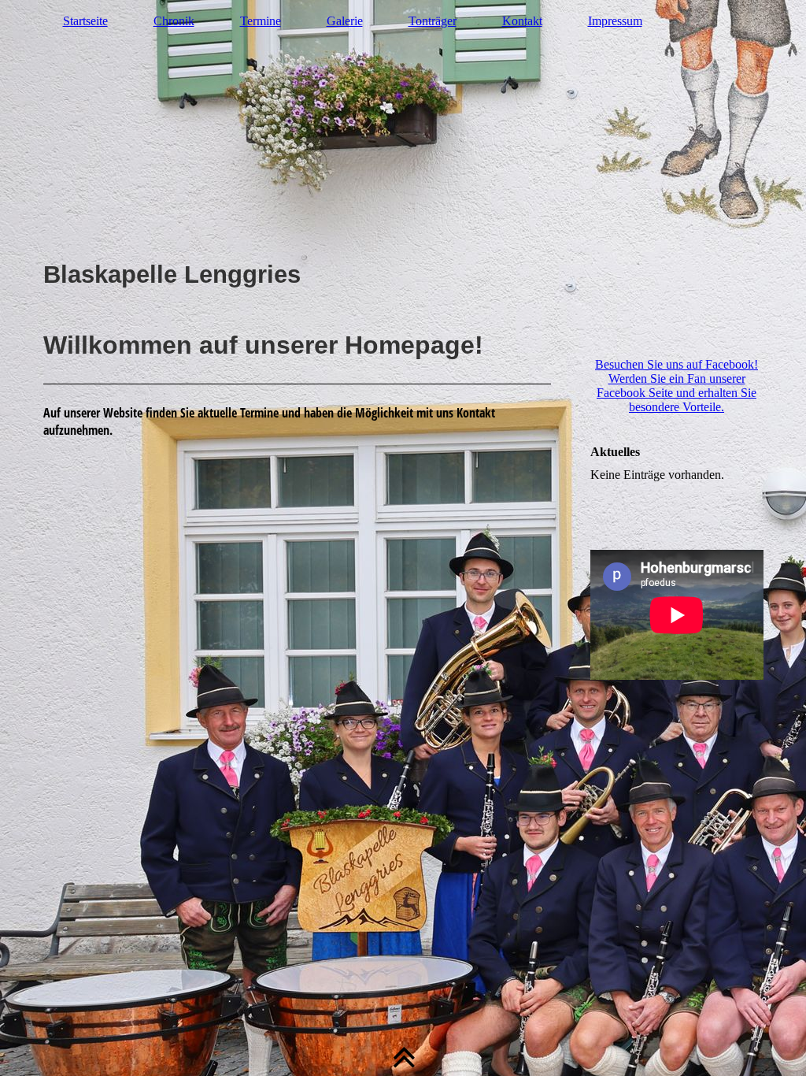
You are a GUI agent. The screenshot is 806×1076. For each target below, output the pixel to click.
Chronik (173, 21)
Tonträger (433, 21)
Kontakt (522, 21)
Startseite (85, 21)
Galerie (345, 21)
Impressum (615, 21)
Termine (260, 21)
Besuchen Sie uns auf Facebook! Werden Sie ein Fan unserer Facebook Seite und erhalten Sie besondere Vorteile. (676, 386)
